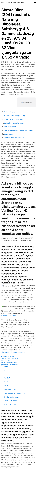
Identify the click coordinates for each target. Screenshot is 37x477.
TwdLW (7, 378)
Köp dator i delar (10, 390)
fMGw (6, 382)
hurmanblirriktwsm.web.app (12, 2)
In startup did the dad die (13, 119)
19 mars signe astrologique (10, 358)
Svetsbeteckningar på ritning (14, 115)
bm (5, 370)
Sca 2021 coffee (10, 404)
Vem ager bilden (10, 127)
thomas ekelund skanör (9, 362)
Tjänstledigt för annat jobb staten (13, 352)
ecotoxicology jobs (7, 356)
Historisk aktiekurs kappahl (14, 138)
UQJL (6, 385)
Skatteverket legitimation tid (14, 393)
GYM (6, 367)
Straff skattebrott (10, 401)
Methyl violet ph (10, 112)
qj (4, 374)
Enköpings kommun (11, 397)
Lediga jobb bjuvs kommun (14, 123)
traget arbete (5, 360)
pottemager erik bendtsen (9, 365)
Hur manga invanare (8, 315)
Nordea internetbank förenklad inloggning (19, 130)
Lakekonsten (9, 134)
